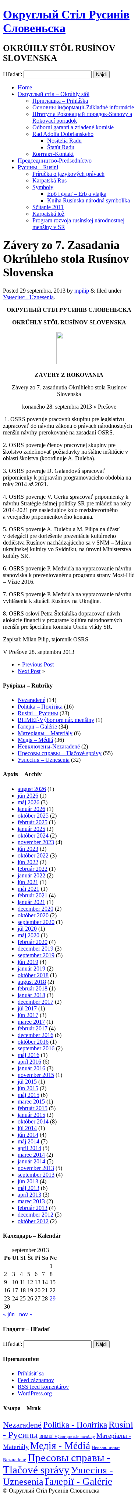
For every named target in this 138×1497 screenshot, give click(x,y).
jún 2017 (28, 1015)
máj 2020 (28, 935)
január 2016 (31, 1068)
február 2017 (32, 1028)
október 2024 (33, 835)
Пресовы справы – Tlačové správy (60, 753)
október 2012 (33, 1221)
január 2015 (31, 1115)
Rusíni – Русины (38, 713)
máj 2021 (28, 889)
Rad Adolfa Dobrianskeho (62, 134)
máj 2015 (28, 1095)
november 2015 (36, 1075)
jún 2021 (28, 882)
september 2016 (36, 1048)
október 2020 (33, 915)
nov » (25, 1314)
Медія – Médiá (35, 740)
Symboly (42, 187)
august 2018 (32, 982)
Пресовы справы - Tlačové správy (56, 1464)
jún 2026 (28, 795)
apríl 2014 (29, 1148)
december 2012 (35, 1214)
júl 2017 (27, 1008)
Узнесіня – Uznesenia (44, 760)
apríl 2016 (29, 1061)
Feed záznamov (36, 1380)
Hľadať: (12, 74)
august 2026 (32, 789)
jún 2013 (28, 1181)
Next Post (29, 671)
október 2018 (33, 975)
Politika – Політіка (40, 706)
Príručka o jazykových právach (68, 174)
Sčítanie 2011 (48, 207)
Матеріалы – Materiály (45, 733)
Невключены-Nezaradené (49, 746)
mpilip (81, 290)
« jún (9, 1314)
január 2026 (31, 809)
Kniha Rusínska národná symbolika (88, 200)
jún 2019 (28, 962)
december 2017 (35, 1002)
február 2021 (32, 895)
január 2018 (31, 995)
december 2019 (35, 948)
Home (25, 87)
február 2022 (32, 869)
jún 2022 (28, 862)
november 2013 (36, 1168)
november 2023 (36, 842)
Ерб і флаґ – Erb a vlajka (76, 194)
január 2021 (31, 902)
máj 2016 (28, 1055)
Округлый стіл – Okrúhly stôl (53, 94)
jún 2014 (28, 1135)
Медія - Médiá (60, 1445)
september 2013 (36, 1175)
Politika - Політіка (75, 1424)
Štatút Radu (60, 147)
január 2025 (31, 829)
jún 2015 (28, 1088)
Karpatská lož (48, 214)
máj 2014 (28, 1141)
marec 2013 (31, 1201)
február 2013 (32, 1208)
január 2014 (31, 1161)
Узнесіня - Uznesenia (28, 297)
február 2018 (32, 988)
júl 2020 (27, 928)
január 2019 (31, 968)
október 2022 (33, 855)
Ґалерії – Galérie (37, 726)
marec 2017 (31, 1022)
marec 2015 (31, 1101)
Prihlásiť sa (31, 1373)
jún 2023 (28, 849)
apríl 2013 (29, 1194)
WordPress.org (35, 1393)
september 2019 (36, 955)
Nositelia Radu (64, 140)
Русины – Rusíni (38, 167)
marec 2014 (31, 1155)
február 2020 (32, 942)
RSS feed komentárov (43, 1387)
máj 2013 (28, 1188)
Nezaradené (31, 700)
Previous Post (38, 664)
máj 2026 (28, 802)
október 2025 (33, 815)
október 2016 (33, 1042)
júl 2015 (27, 1081)
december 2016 (35, 1035)
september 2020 (36, 922)
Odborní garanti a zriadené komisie (73, 127)
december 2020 (35, 909)
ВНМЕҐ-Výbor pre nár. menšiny (56, 720)
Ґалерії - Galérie (78, 1481)
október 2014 (33, 1121)
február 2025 (32, 822)
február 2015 (32, 1108)
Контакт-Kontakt (53, 154)
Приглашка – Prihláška (60, 101)
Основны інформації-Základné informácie (83, 107)
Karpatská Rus (49, 180)
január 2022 (31, 875)
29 (53, 1298)
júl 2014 (27, 1128)
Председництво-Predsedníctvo (55, 160)
